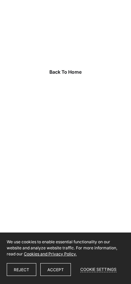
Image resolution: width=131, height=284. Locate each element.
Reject (21, 269)
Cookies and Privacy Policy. (50, 253)
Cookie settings (98, 269)
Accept (55, 269)
